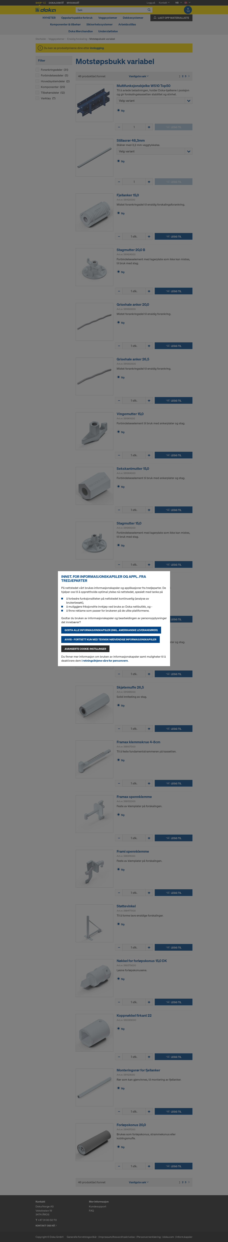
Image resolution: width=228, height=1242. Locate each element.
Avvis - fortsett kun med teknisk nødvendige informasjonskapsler (110, 639)
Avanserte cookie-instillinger (85, 648)
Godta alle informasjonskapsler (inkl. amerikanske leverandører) (111, 630)
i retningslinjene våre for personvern (105, 660)
